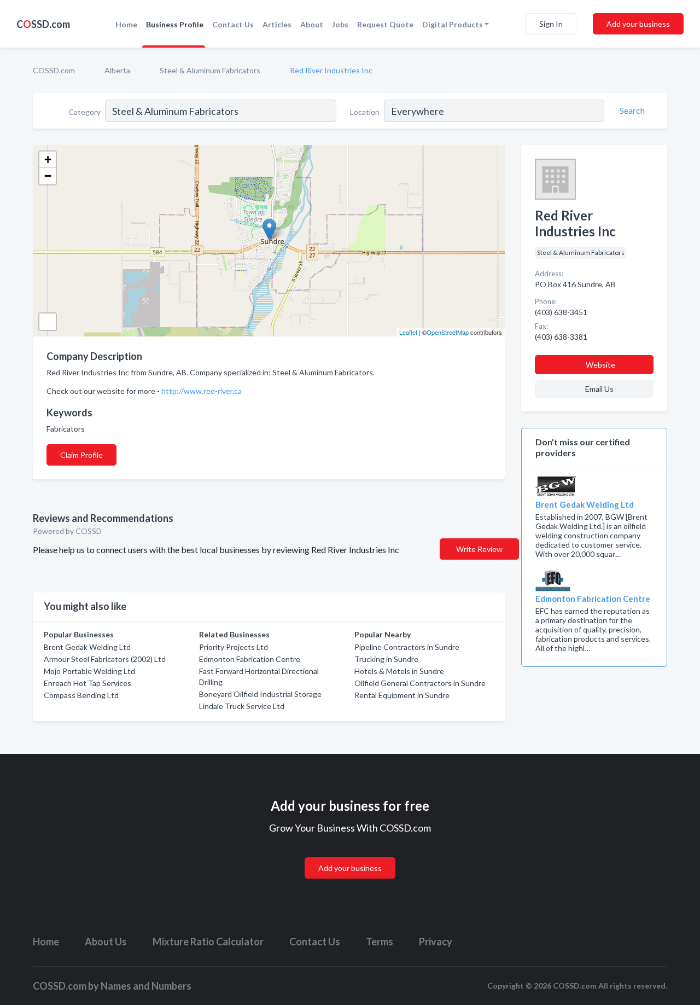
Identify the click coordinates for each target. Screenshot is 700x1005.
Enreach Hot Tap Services (87, 683)
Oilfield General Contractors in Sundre (420, 683)
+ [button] (47, 159)
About (311, 24)
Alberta (117, 70)
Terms (379, 942)
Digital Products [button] (452, 24)
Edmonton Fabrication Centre (249, 659)
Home (126, 24)
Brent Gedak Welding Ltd (87, 647)
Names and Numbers (146, 986)
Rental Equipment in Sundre (402, 695)
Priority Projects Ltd (233, 647)
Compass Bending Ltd (81, 695)
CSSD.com (43, 24)
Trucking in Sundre (386, 659)
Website (600, 364)
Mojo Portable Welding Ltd (89, 671)
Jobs (340, 24)
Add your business (638, 23)
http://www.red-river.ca (201, 391)
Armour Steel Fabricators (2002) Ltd (105, 659)
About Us (106, 942)
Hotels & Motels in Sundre (399, 671)
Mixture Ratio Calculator (208, 942)
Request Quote (385, 24)
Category (84, 112)
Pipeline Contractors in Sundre (406, 647)
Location (365, 112)
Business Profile (174, 24)
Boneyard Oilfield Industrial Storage (260, 694)
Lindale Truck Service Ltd (241, 706)
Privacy (435, 942)
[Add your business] (350, 855)
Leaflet (408, 332)
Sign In (551, 23)
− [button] (47, 176)
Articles (276, 24)
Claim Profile (81, 455)
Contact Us (233, 24)
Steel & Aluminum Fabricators (210, 70)
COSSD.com (54, 70)
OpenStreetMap (448, 332)
